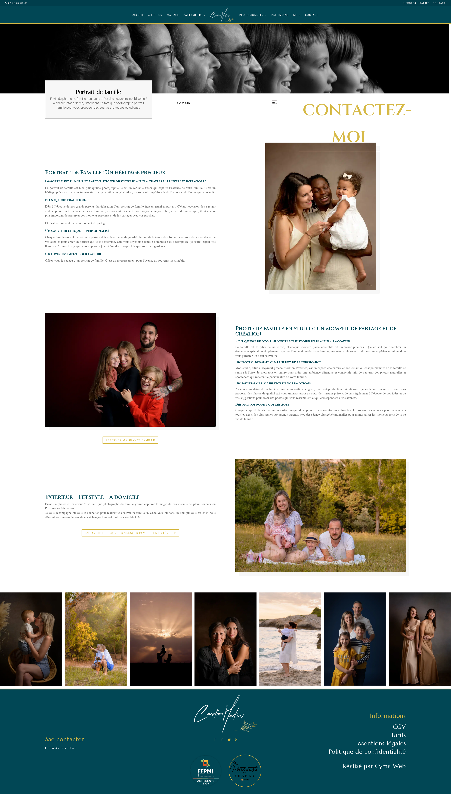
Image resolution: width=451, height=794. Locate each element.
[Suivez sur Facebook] (215, 739)
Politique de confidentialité (367, 751)
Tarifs (424, 3)
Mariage (173, 15)
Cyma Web (390, 766)
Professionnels (251, 15)
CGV (399, 726)
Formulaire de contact (60, 748)
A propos (409, 3)
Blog (297, 15)
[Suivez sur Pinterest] (236, 739)
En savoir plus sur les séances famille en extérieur (130, 533)
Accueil (138, 15)
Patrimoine (279, 15)
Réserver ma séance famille (130, 440)
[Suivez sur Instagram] (229, 739)
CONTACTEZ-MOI (354, 124)
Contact (439, 3)
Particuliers (192, 15)
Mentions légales (382, 743)
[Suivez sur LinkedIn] (222, 739)
